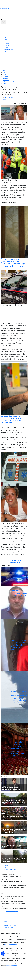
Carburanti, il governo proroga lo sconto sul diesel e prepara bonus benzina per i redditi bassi (14, 419)
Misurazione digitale (10, 869)
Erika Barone (9, 97)
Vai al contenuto (5, 8)
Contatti (6, 867)
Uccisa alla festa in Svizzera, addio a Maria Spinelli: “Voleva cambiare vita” (19, 645)
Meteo (3, 827)
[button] (3, 953)
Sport (5, 51)
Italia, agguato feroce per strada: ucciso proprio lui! (19, 592)
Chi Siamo (7, 865)
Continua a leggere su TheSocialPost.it (14, 561)
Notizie (5, 99)
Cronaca (6, 43)
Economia (7, 47)
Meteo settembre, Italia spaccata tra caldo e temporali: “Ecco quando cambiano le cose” (13, 831)
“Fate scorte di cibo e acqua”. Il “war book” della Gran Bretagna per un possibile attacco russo (13, 816)
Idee (5, 37)
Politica (6, 39)
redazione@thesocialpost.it (12, 911)
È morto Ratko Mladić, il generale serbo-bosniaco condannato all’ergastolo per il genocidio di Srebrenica (13, 262)
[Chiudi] (3, 22)
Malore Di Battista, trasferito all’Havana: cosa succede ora (11, 788)
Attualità (6, 45)
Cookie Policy (12, 874)
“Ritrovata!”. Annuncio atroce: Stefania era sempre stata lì (11, 846)
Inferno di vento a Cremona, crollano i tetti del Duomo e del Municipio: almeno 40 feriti (14, 860)
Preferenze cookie (9, 871)
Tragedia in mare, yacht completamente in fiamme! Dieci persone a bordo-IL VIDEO (19, 697)
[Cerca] (1, 19)
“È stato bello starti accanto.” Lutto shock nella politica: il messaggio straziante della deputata (18, 749)
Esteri (5, 41)
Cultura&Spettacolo (9, 49)
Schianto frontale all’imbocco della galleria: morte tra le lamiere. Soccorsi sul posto (14, 802)
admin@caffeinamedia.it (10, 890)
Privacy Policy (4, 874)
